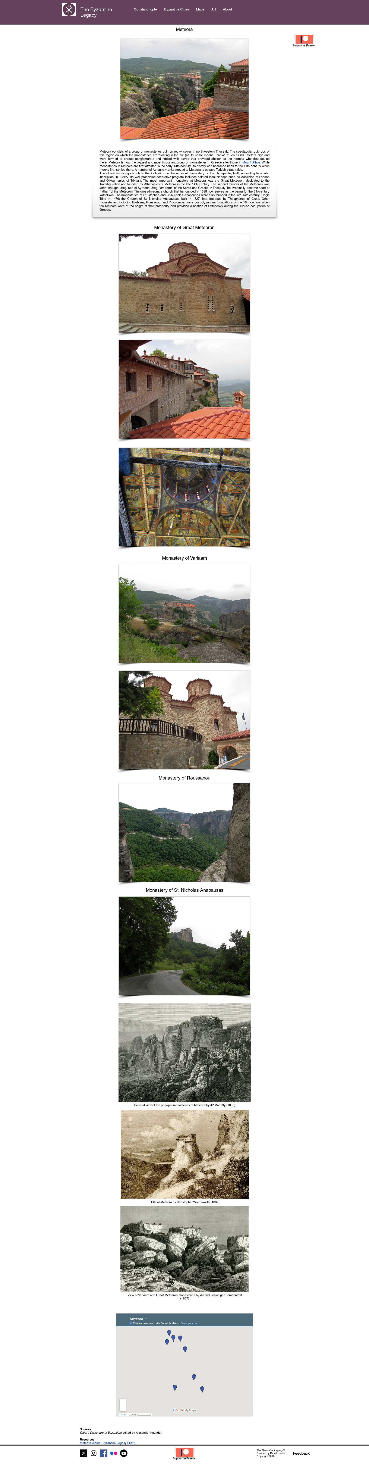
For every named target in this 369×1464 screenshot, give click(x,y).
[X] (83, 1453)
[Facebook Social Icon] (103, 1453)
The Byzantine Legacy (96, 12)
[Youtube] (123, 1453)
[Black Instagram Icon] (93, 1453)
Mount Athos (251, 162)
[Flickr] (113, 1453)
